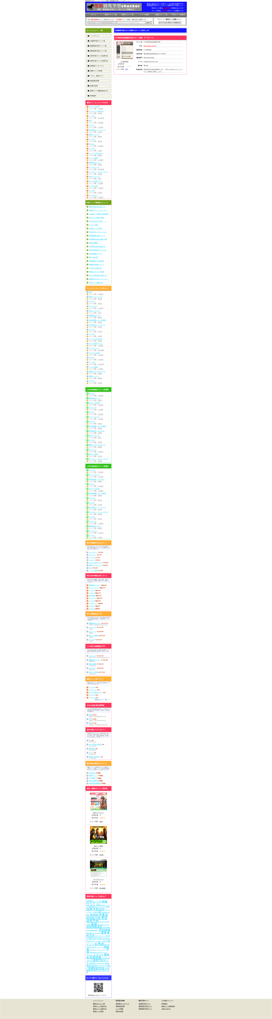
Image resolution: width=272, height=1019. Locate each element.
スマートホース (94, 417)
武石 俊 (104, 941)
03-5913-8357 (96, 933)
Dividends (92, 773)
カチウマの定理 (94, 106)
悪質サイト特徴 (98, 1011)
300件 (100, 322)
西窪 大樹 (106, 944)
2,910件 (100, 414)
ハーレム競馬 (93, 158)
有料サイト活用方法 (99, 1006)
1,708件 (100, 409)
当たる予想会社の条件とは (98, 275)
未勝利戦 (93, 968)
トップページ (94, 36)
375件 (100, 383)
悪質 (104, 918)
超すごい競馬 (93, 454)
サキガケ (92, 381)
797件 (100, 456)
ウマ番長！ (92, 778)
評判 (89, 901)
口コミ (91, 904)
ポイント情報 (105, 907)
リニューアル (99, 947)
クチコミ (98, 954)
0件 (126, 69)
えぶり (91, 752)
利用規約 (93, 96)
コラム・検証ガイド (97, 76)
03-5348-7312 (100, 963)
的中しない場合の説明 (96, 217)
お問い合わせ (166, 1009)
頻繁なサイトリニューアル (98, 210)
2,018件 (100, 146)
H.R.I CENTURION (95, 744)
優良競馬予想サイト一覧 (98, 51)
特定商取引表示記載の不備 (98, 239)
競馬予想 (92, 921)
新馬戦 (94, 915)
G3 (98, 904)
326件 (100, 174)
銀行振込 (89, 933)
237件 (100, 132)
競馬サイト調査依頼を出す (99, 91)
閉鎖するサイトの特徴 (96, 272)
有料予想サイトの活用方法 (99, 56)
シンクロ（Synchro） (96, 153)
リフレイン (92, 631)
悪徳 (101, 944)
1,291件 (100, 451)
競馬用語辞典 (94, 81)
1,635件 (100, 108)
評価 (102, 915)
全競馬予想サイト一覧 (97, 41)
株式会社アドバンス (95, 907)
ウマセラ (92, 412)
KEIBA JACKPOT (94, 757)
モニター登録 (93, 225)
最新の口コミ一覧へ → (102, 699)
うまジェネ (92, 407)
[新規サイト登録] (170, 22)
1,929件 (100, 188)
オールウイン (93, 195)
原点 (90, 120)
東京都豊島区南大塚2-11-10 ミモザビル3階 (97, 970)
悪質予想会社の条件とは (97, 207)
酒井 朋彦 (88, 965)
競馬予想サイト (97, 961)
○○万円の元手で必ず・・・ (98, 221)
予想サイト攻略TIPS (96, 282)
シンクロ (92, 557)
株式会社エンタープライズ (99, 965)
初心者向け (99, 941)
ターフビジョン (94, 167)
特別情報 (104, 930)
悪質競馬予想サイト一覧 (98, 46)
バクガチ (92, 191)
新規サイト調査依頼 (168, 1006)
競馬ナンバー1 (94, 134)
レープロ (92, 116)
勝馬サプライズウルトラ (97, 371)
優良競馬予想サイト (145, 1006)
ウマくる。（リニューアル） (98, 172)
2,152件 (100, 197)
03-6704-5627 (91, 947)
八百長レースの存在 (95, 228)
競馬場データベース (97, 66)
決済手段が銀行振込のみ (97, 246)
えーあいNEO (93, 186)
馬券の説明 (94, 86)
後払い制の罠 (93, 257)
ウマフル (92, 148)
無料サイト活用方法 (99, 1009)
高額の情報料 (93, 243)
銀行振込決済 (105, 912)
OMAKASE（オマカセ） (97, 431)
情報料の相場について (96, 264)
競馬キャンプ (93, 775)
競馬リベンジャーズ (95, 297)
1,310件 (100, 127)
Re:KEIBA (92, 595)
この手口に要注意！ (95, 268)
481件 (100, 165)
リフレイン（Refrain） (96, 111)
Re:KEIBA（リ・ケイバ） (97, 130)
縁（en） (92, 144)
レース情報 (100, 901)
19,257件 (101, 118)
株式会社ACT (92, 939)
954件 (100, 113)
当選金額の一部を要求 (96, 261)
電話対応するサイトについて (98, 279)
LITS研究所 (124, 61)
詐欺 (98, 918)
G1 (88, 915)
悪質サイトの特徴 (96, 71)
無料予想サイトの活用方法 (99, 61)
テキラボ (92, 139)
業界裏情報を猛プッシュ (97, 236)
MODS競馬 (92, 664)
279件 (100, 151)
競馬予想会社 (95, 909)
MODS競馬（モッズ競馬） (98, 320)
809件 (100, 136)
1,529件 (100, 183)
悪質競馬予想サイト (145, 1009)
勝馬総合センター (95, 162)
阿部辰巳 (92, 748)
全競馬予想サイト (145, 1004)
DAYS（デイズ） (94, 177)
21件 (99, 179)
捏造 (101, 968)
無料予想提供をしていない (98, 250)
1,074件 (100, 419)
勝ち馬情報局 (93, 781)
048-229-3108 (103, 921)
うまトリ (92, 125)
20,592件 (101, 169)
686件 (100, 373)
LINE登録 (104, 958)
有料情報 (106, 963)
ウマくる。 (92, 555)
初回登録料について (95, 254)
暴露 (94, 924)
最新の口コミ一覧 (99, 1004)
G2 (99, 911)
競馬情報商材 (94, 927)
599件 (100, 433)
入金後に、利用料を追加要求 (98, 214)
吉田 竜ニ (93, 963)
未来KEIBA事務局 (95, 783)
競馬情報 (95, 957)
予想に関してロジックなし (98, 232)
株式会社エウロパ (103, 925)
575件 (100, 193)
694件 (100, 299)
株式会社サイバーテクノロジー (97, 950)
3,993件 (100, 122)
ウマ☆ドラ (92, 449)
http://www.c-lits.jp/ (150, 46)
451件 (100, 141)
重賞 (104, 932)
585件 (100, 155)
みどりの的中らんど (95, 181)
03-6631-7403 (101, 939)
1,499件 (100, 160)
